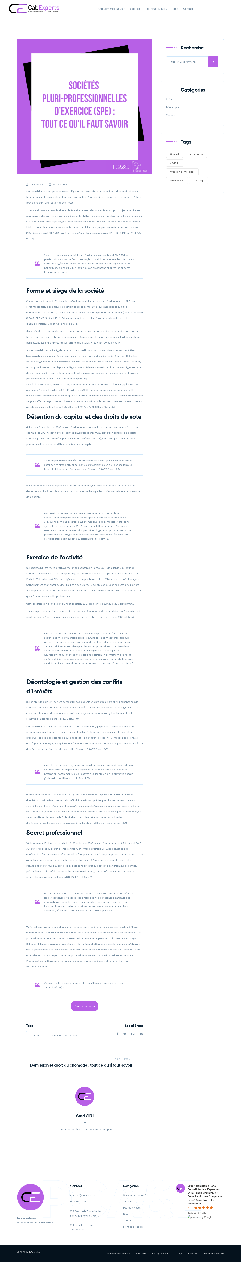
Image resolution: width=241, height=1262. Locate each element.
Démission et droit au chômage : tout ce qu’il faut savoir (81, 1065)
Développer (172, 107)
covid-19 (174, 162)
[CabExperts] (34, 8)
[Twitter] (124, 1034)
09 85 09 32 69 (78, 1201)
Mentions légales (133, 1226)
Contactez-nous (85, 1006)
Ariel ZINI (39, 184)
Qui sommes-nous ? (111, 8)
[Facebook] (117, 1034)
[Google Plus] (133, 1034)
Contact (188, 8)
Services (135, 8)
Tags (29, 1026)
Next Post (123, 1058)
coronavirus (196, 154)
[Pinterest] (141, 1034)
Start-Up (199, 180)
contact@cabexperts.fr (83, 1195)
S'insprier (171, 115)
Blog (175, 8)
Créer (169, 99)
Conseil (35, 1035)
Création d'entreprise (64, 1035)
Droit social (176, 180)
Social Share (134, 1026)
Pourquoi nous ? (156, 8)
